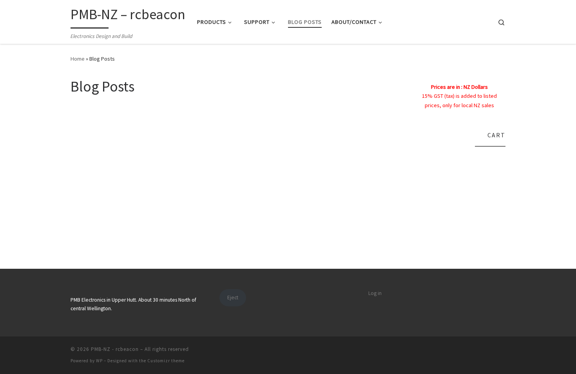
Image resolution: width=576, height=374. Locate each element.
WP (99, 360)
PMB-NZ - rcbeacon (115, 349)
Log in (375, 293)
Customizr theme (166, 360)
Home (78, 58)
